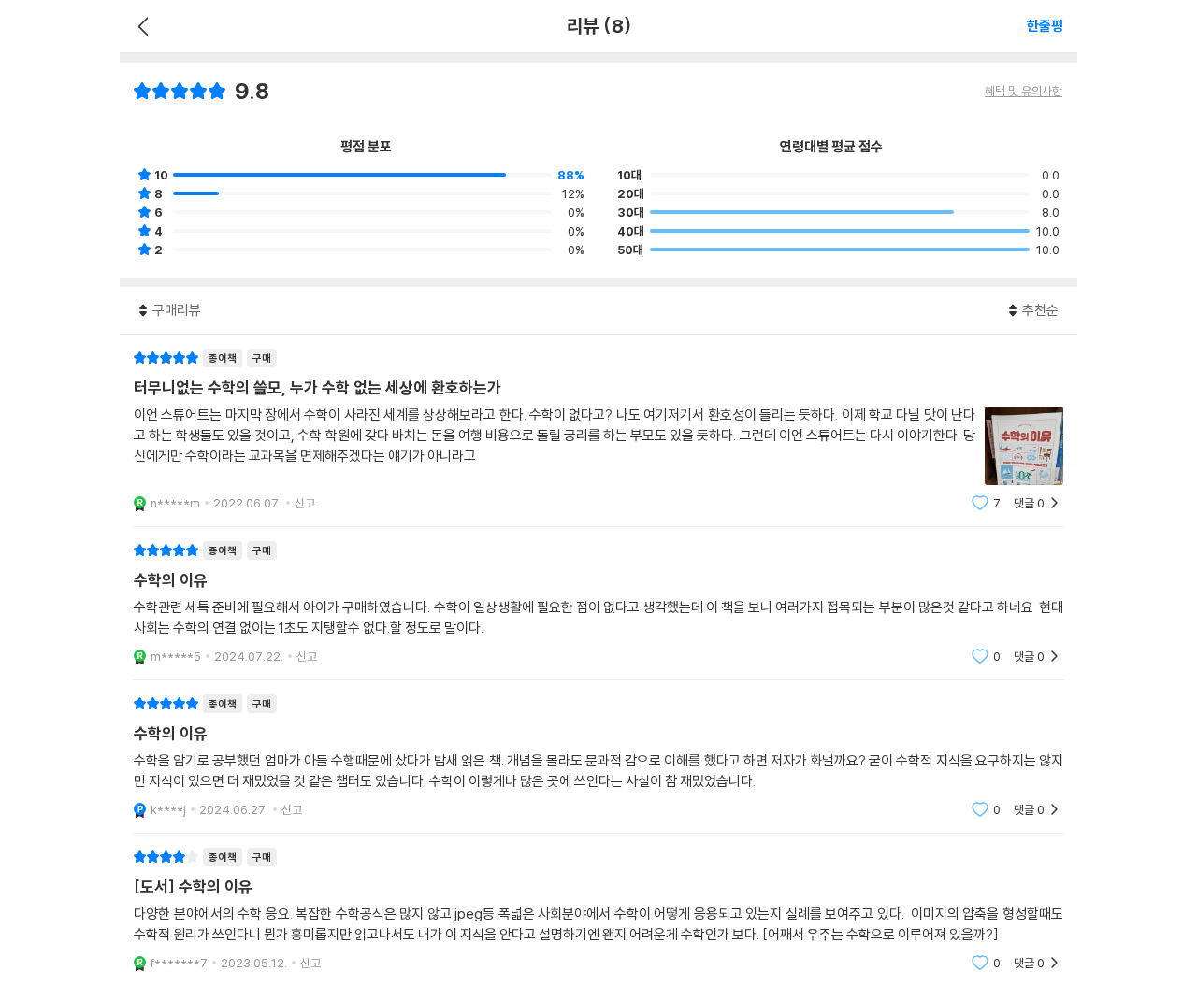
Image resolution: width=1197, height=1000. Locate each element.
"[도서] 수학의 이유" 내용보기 (598, 910)
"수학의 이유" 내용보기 (598, 603)
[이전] (141, 26)
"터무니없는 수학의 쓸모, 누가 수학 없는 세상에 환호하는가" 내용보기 (598, 430)
